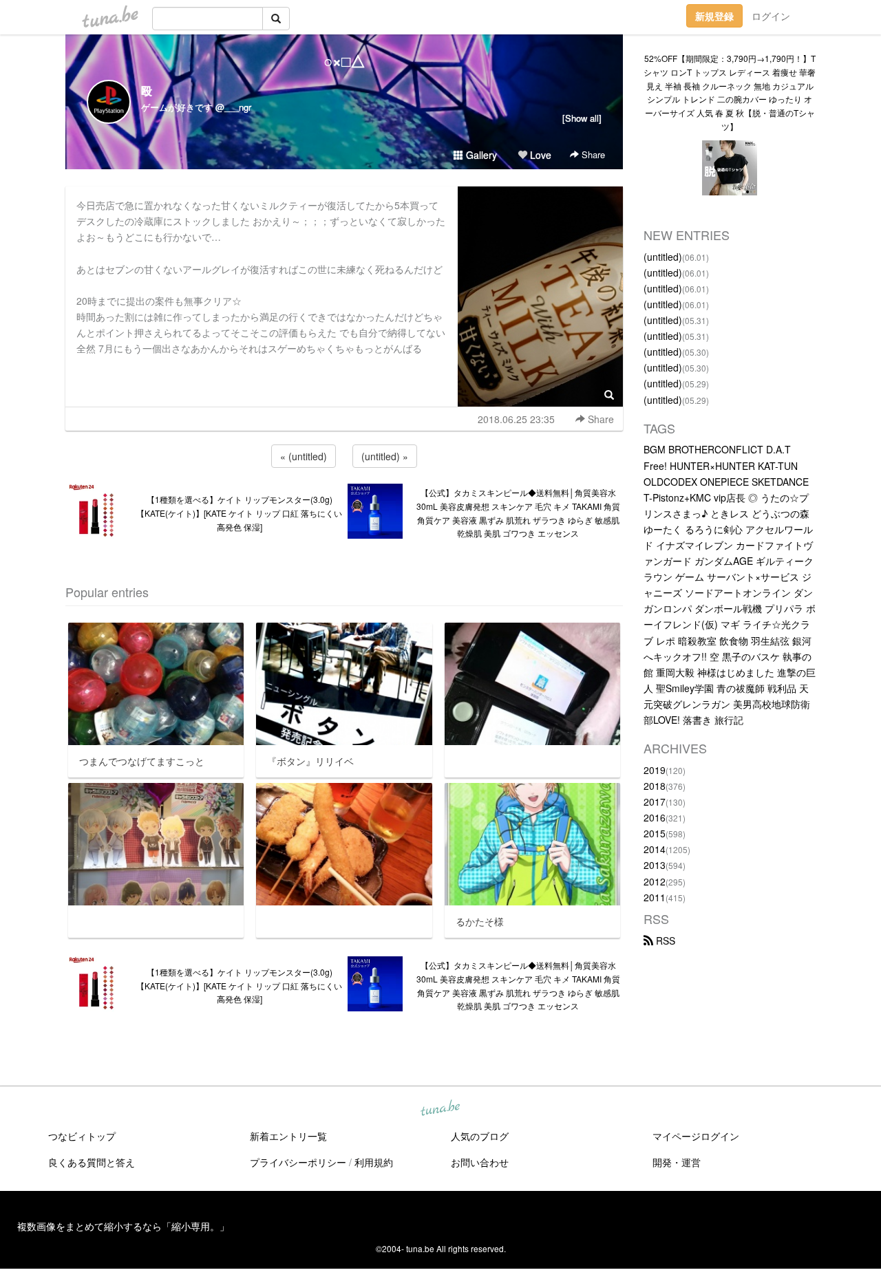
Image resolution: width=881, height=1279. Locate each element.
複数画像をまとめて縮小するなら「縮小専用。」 (123, 1226)
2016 (655, 817)
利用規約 (373, 1162)
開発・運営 (676, 1162)
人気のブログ (480, 1136)
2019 (655, 770)
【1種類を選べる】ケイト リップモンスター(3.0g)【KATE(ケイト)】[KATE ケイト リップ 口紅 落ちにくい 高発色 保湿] (239, 513)
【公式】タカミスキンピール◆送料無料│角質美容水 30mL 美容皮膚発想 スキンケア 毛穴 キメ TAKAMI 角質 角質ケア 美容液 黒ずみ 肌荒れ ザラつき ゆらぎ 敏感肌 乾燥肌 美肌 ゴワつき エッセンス (518, 512)
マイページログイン (695, 1136)
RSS (664, 940)
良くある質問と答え (91, 1162)
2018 (655, 786)
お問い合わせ (480, 1162)
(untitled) (663, 257)
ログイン (771, 16)
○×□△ (344, 61)
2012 (655, 881)
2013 (655, 865)
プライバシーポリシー (298, 1162)
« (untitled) (303, 456)
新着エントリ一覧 (288, 1136)
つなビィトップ (82, 1136)
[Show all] (582, 118)
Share (592, 154)
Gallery (480, 155)
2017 (655, 801)
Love (539, 155)
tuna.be (439, 1109)
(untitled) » (384, 456)
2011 (655, 897)
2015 (655, 833)
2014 (655, 849)
